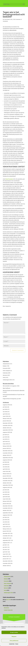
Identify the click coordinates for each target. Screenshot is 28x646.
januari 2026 (6, 420)
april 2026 (5, 414)
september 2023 (7, 485)
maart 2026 (5, 416)
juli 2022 (5, 517)
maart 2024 (5, 471)
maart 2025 (5, 443)
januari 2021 (6, 558)
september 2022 (7, 512)
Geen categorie (6, 370)
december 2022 (6, 506)
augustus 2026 (6, 404)
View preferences (14, 640)
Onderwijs (5, 373)
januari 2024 (6, 476)
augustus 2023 (6, 487)
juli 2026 (5, 407)
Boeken (4, 366)
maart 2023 (5, 499)
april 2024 (5, 469)
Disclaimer (6, 607)
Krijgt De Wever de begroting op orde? (12, 398)
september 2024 (7, 457)
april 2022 (5, 524)
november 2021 (6, 535)
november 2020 (6, 563)
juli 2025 (5, 434)
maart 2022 (5, 526)
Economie (5, 368)
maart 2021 (5, 554)
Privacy (16, 643)
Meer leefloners (6, 388)
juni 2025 (5, 437)
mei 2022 (5, 522)
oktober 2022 (6, 510)
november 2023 (6, 480)
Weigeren (14, 636)
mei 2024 (5, 466)
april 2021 (5, 551)
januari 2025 (6, 448)
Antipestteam (6, 363)
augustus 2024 (6, 460)
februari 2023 (6, 501)
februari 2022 (6, 529)
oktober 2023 (6, 483)
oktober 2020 (6, 565)
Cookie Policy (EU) (8, 610)
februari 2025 (6, 446)
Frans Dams (7, 19)
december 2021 (6, 533)
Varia (4, 377)
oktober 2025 (6, 427)
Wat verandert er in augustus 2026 (11, 386)
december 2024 (6, 450)
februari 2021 (6, 556)
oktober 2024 (6, 455)
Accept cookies (14, 632)
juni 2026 (5, 409)
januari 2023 (6, 503)
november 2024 (6, 453)
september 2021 (7, 540)
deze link (8, 599)
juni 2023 (5, 492)
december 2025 (6, 423)
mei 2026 (5, 411)
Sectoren (18, 19)
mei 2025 (5, 439)
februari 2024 (6, 473)
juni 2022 (5, 519)
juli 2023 (5, 489)
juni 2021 (5, 547)
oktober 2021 (6, 538)
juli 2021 (5, 545)
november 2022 (6, 508)
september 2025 (7, 430)
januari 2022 (6, 531)
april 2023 (5, 496)
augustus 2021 (6, 542)
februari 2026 (6, 418)
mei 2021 (5, 549)
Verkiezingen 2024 (7, 379)
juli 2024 (5, 462)
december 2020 (6, 561)
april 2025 (5, 441)
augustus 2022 (6, 515)
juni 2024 (5, 464)
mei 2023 (5, 494)
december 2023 (6, 478)
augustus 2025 (6, 432)
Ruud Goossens (9, 179)
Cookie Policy (12, 643)
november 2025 (6, 425)
